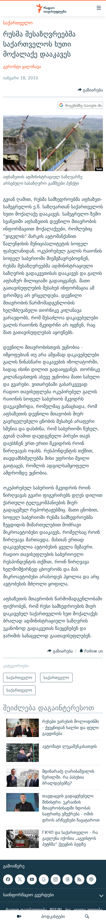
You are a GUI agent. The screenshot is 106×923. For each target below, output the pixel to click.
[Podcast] (91, 879)
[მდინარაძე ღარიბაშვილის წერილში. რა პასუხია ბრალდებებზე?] (22, 777)
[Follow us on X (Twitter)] (20, 879)
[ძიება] (87, 916)
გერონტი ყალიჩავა (22, 66)
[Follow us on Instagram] (55, 879)
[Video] (19, 916)
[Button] (90, 90)
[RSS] (79, 879)
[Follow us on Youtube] (32, 879)
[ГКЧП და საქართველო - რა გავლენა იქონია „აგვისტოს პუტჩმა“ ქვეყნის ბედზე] (22, 838)
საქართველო (18, 23)
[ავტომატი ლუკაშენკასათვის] (22, 752)
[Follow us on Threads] (67, 879)
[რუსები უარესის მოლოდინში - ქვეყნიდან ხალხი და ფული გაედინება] (22, 728)
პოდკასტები (53, 916)
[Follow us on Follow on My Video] (44, 879)
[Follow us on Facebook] (8, 879)
